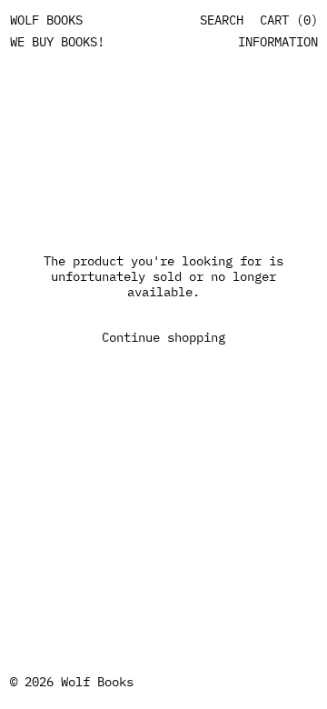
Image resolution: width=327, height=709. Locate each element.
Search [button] (221, 20)
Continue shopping (163, 337)
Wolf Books (97, 682)
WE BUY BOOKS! (57, 42)
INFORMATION (278, 42)
